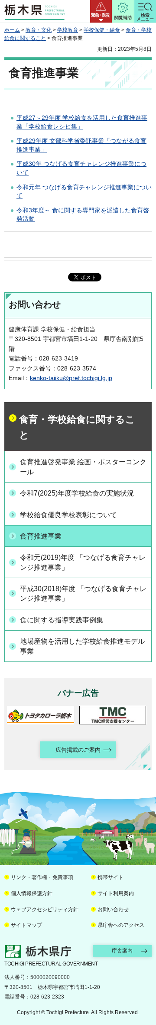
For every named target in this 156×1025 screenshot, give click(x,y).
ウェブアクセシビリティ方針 (44, 909)
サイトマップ (26, 925)
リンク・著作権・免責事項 (42, 877)
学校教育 (67, 30)
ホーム (12, 30)
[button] (101, 11)
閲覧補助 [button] (123, 17)
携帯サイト (111, 877)
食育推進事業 (41, 536)
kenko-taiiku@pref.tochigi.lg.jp (71, 377)
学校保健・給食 (102, 30)
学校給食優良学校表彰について (68, 515)
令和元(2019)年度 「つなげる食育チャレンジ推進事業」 (83, 562)
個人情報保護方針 (31, 893)
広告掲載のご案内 (78, 750)
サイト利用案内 (116, 893)
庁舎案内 (122, 951)
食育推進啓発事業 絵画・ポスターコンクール (83, 466)
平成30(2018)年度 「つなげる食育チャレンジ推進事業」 (83, 593)
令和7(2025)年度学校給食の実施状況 (77, 493)
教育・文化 (39, 30)
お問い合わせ (113, 909)
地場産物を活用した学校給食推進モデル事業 (82, 646)
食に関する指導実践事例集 (61, 620)
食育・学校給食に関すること (77, 427)
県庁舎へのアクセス (121, 925)
